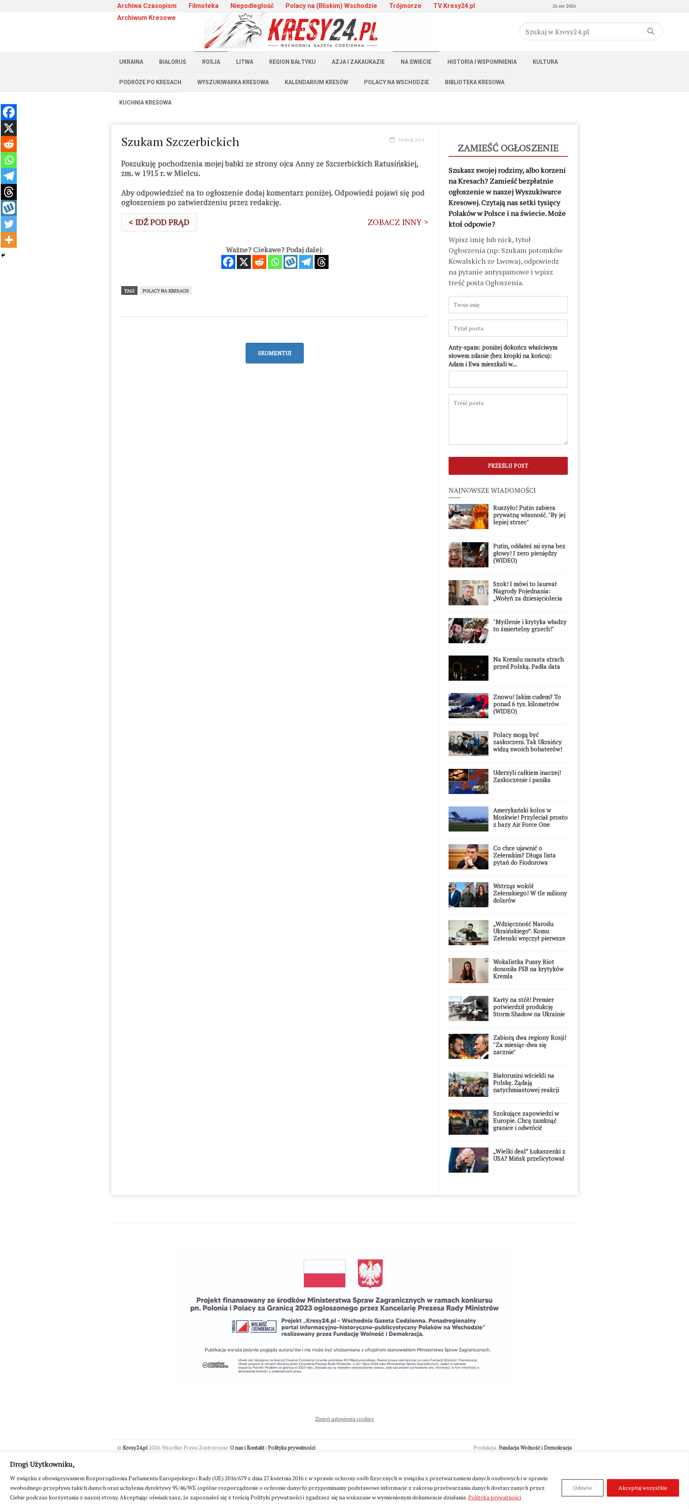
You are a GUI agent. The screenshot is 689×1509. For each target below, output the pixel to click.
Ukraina (131, 62)
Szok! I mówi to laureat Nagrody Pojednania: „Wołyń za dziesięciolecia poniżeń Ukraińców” (527, 594)
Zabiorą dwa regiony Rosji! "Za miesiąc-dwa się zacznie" (529, 1044)
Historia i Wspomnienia (482, 62)
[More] (9, 240)
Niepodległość (252, 6)
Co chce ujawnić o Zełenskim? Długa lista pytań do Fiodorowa (524, 855)
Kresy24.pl (135, 1447)
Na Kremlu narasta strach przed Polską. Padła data (528, 663)
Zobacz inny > (398, 222)
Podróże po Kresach (150, 82)
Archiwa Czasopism (147, 6)
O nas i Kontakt (247, 1447)
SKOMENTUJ (274, 353)
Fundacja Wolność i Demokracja (535, 1447)
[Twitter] (9, 224)
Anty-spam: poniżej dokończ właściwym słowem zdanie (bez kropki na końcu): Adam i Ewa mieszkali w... (503, 355)
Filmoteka (204, 6)
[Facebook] (228, 262)
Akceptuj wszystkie (642, 1487)
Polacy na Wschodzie (396, 82)
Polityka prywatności (494, 1497)
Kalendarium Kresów (316, 82)
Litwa (244, 62)
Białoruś (172, 62)
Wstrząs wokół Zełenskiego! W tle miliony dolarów (530, 893)
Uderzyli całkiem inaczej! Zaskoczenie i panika (527, 776)
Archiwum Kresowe (146, 18)
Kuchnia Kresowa (145, 102)
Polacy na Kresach (166, 291)
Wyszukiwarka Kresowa (233, 82)
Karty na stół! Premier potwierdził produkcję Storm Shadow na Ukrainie (529, 1006)
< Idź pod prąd (159, 222)
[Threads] (322, 262)
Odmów (582, 1487)
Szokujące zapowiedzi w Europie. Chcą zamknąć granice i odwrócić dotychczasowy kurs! (526, 1124)
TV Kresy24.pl (454, 6)
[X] (244, 262)
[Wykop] (290, 262)
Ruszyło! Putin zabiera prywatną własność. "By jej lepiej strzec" (529, 514)
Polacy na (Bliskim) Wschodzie (331, 6)
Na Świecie (416, 62)
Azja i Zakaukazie (358, 62)
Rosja (211, 62)
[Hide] (3, 255)
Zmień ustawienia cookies (344, 1418)
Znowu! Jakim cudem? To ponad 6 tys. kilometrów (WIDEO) (527, 704)
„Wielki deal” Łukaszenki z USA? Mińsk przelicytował (529, 1155)
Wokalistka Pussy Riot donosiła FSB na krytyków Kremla (528, 969)
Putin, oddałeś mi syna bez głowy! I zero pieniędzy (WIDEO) (529, 553)
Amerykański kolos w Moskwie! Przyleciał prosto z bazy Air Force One (530, 817)
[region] (344, 1480)
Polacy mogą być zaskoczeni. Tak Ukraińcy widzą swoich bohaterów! (527, 742)
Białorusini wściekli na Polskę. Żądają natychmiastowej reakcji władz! (526, 1086)
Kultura (545, 62)
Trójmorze (405, 6)
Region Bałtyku (292, 62)
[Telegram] (306, 262)
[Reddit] (259, 262)
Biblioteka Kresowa (474, 82)
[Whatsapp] (275, 262)
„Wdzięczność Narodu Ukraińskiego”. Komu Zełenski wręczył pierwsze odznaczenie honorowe (529, 934)
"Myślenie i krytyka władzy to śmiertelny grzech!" (530, 625)
